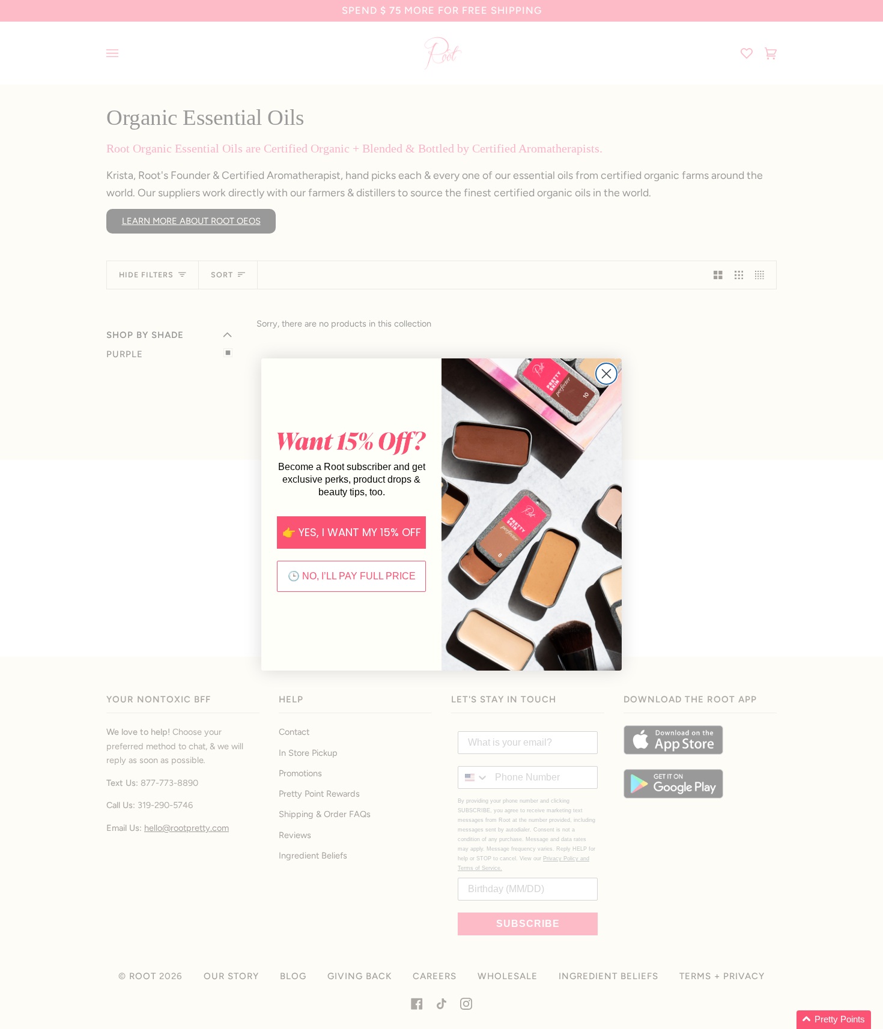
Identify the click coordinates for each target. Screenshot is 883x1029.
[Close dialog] (606, 373)
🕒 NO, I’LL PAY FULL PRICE (352, 576)
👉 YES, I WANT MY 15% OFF (351, 532)
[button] (834, 1019)
